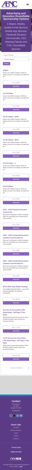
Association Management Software (16, 460)
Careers (16, 436)
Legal (20, 466)
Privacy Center (16, 447)
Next (28, 368)
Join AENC (16, 427)
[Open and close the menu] (24, 4)
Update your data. (16, 452)
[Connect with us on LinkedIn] (17, 415)
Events (16, 433)
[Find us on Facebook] (10, 415)
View (16, 86)
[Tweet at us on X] (14, 415)
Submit (6, 63)
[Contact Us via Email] (21, 415)
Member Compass (16, 430)
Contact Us (16, 438)
